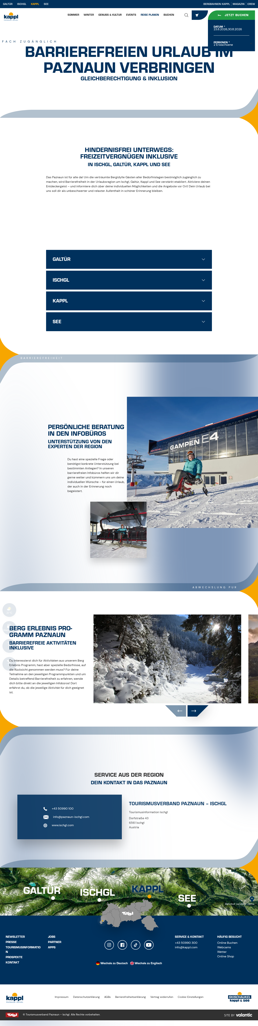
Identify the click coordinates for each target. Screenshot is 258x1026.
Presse (11, 942)
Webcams (224, 947)
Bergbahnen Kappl (216, 4)
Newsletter (15, 936)
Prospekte (14, 957)
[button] (186, 15)
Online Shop (225, 956)
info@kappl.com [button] (186, 947)
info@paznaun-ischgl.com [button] (70, 817)
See (46, 4)
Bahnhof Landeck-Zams (239, 904)
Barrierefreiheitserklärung (130, 997)
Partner (54, 942)
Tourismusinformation (23, 950)
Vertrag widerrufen (161, 997)
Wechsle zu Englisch (148, 963)
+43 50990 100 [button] (62, 809)
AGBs (107, 997)
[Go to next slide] (198, 711)
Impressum (62, 997)
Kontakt (12, 962)
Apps (52, 947)
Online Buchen (227, 943)
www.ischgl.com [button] (62, 825)
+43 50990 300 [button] (186, 943)
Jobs (51, 936)
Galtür (7, 4)
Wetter (222, 952)
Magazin (239, 4)
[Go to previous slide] (175, 711)
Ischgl (21, 4)
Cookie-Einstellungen (190, 997)
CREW (251, 4)
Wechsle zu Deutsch (114, 963)
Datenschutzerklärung (86, 997)
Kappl (35, 4)
